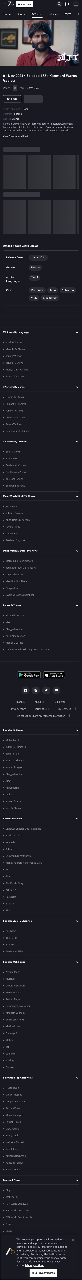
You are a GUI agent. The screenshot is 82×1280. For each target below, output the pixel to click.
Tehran (9, 855)
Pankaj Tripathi (13, 1128)
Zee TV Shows (13, 457)
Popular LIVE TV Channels (17, 927)
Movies (53, 14)
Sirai (8, 882)
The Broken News (15, 1025)
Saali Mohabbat (14, 841)
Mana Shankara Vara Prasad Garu (24, 868)
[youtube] (55, 696)
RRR (8, 916)
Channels (19, 708)
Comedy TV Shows (15, 423)
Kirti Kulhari (12, 1155)
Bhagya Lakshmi (14, 635)
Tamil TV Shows (14, 362)
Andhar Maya (13, 1005)
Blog (8, 1196)
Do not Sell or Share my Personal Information (40, 722)
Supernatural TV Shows (18, 437)
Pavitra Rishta (13, 532)
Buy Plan (26, 4)
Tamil (26, 107)
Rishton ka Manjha (15, 621)
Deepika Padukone (16, 1107)
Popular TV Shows (13, 736)
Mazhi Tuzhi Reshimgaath (19, 567)
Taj (7, 1053)
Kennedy (10, 848)
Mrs (8, 875)
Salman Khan (13, 1114)
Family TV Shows (14, 416)
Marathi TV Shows (15, 355)
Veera (6, 87)
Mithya (9, 1046)
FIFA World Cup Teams (18, 1216)
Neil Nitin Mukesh (15, 1148)
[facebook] (24, 696)
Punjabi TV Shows (15, 382)
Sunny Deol (12, 1141)
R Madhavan (12, 1094)
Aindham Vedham (15, 1018)
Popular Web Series (14, 968)
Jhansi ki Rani (12, 759)
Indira (9, 800)
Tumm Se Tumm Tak (16, 753)
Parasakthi (11, 902)
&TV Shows (11, 464)
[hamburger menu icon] (76, 4)
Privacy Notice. (34, 1265)
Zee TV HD (11, 943)
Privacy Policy (17, 715)
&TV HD (10, 950)
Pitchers (10, 1073)
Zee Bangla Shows (15, 491)
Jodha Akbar (12, 512)
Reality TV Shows (14, 430)
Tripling (10, 1066)
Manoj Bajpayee (14, 1121)
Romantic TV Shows (16, 409)
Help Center (58, 708)
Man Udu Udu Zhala (16, 587)
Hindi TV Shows (14, 348)
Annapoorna (12, 793)
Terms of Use (40, 715)
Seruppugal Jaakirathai (18, 1012)
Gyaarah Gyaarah (15, 991)
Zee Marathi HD (14, 957)
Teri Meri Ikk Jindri (15, 546)
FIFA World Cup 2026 (17, 1209)
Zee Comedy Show (15, 642)
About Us (38, 708)
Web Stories (12, 1203)
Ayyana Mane (13, 978)
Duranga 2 (11, 1039)
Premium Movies (12, 824)
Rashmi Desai (13, 1175)
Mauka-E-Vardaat (15, 648)
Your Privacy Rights (43, 1272)
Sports (21, 14)
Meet (8, 628)
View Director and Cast (15, 134)
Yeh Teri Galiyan (14, 519)
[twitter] (45, 696)
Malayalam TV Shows (17, 375)
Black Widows (13, 1032)
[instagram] (35, 696)
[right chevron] (7, 170)
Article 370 (11, 896)
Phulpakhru (12, 594)
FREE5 (67, 14)
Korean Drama (13, 807)
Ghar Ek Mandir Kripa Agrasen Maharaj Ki (28, 655)
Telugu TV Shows (14, 368)
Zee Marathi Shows (16, 471)
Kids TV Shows (13, 814)
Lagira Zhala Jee (14, 580)
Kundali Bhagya (14, 773)
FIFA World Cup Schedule (19, 1223)
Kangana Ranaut (14, 1168)
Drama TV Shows (15, 403)
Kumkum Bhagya (15, 766)
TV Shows (37, 14)
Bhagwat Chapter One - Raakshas (23, 834)
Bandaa (10, 909)
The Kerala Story (14, 889)
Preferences (62, 715)
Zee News (11, 937)
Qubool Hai (12, 539)
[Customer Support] (67, 4)
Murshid (10, 984)
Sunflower (11, 1059)
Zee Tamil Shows (14, 485)
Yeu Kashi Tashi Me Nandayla (21, 573)
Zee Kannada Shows (16, 478)
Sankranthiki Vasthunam (18, 862)
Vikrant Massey (14, 1100)
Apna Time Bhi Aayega (18, 526)
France (9, 1230)
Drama (15, 117)
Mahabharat (12, 746)
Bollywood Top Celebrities (18, 1083)
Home (6, 14)
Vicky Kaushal (13, 1134)
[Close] (73, 1240)
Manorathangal (14, 998)
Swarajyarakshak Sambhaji (20, 601)
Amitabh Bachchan (16, 1162)
